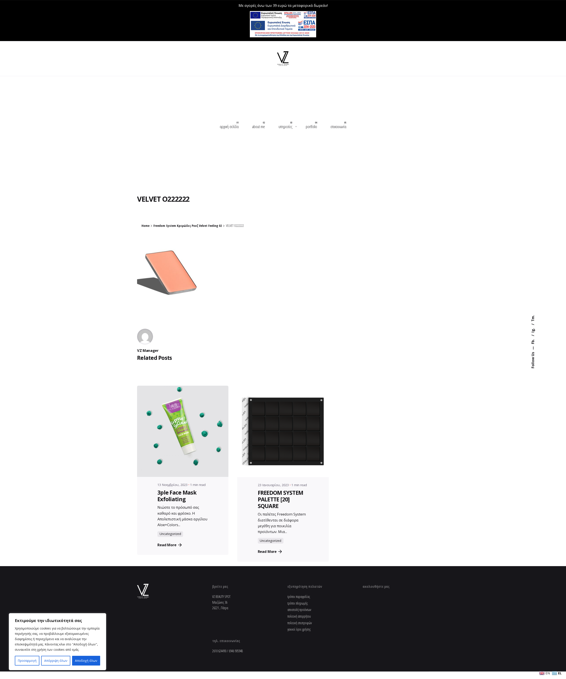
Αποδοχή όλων (86, 660)
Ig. (532, 330)
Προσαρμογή (27, 660)
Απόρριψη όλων (55, 660)
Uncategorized (170, 534)
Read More (166, 544)
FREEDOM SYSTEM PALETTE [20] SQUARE (280, 499)
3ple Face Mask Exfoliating (507, 623)
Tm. (532, 318)
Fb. (532, 341)
